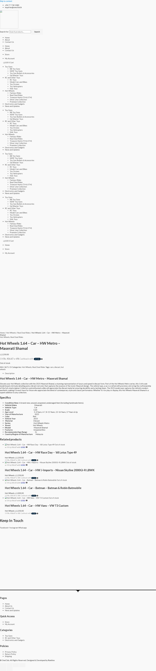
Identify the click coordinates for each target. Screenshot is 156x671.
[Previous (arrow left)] (3, 669)
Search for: (4, 32)
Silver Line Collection (18, 99)
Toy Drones (14, 84)
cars (52, 367)
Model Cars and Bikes (18, 82)
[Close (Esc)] (22, 665)
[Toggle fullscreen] (9, 665)
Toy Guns (8, 67)
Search (37, 32)
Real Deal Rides (16, 95)
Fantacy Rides (15, 93)
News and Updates (12, 106)
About (7, 40)
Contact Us (9, 42)
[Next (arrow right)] (9, 669)
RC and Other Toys (12, 77)
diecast (57, 367)
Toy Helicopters (16, 86)
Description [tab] (10, 373)
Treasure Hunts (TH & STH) (21, 97)
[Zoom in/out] (3, 665)
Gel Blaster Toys (16, 75)
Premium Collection (18, 102)
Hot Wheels (10, 91)
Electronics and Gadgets (15, 104)
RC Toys (13, 80)
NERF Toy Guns (16, 71)
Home (7, 37)
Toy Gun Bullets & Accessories (22, 73)
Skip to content (6, 1)
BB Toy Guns (15, 69)
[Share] (16, 665)
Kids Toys (14, 88)
